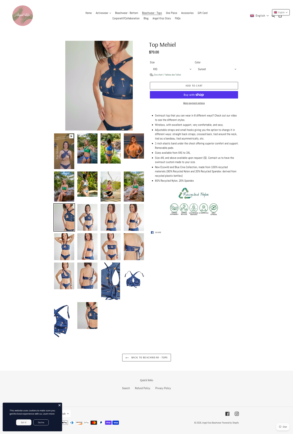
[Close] (59, 405)
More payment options (194, 103)
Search (126, 388)
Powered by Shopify (230, 422)
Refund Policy (142, 388)
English (61, 414)
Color (198, 62)
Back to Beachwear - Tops (149, 357)
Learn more (49, 413)
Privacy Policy (163, 388)
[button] (165, 75)
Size (152, 62)
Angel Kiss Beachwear (211, 422)
